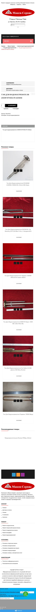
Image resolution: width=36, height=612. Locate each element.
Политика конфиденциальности (11, 561)
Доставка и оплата (7, 510)
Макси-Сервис (11, 46)
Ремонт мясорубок (7, 532)
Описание (5, 126)
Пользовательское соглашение (10, 563)
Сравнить (6, 108)
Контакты (5, 517)
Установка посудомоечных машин (11, 548)
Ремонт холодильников (8, 525)
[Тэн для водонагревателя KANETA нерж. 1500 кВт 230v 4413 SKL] (18, 304)
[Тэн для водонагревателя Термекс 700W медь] (18, 396)
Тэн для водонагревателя (9, 47)
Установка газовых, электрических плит (12, 553)
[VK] (14, 475)
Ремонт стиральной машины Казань (11, 528)
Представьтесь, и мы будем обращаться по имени (13, 596)
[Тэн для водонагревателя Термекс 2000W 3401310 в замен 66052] (18, 258)
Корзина (19, 4)
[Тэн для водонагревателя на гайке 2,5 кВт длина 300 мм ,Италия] (18, 350)
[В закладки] (15, 170)
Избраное (12, 4)
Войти (24, 4)
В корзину (12, 105)
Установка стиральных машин (10, 543)
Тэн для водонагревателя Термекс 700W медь (18, 414)
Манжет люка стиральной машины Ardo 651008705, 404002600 (32, 94)
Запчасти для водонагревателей (25, 46)
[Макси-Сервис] (18, 12)
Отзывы (4, 512)
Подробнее (19, 191)
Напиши (19, 610)
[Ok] (18, 475)
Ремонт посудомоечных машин (10, 530)
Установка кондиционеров (9, 550)
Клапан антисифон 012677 (34, 94)
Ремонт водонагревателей (9, 535)
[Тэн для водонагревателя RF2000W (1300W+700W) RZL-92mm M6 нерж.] (18, 165)
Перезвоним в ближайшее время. (10, 592)
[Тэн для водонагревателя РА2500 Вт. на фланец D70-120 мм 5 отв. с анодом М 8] (18, 212)
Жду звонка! (3, 594)
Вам (8, 592)
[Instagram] (23, 475)
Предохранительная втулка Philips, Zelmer (18, 438)
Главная (3, 46)
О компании (6, 514)
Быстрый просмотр (21, 170)
